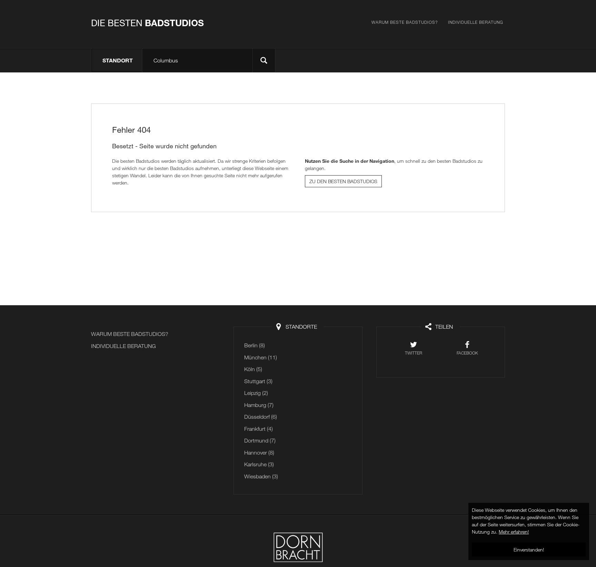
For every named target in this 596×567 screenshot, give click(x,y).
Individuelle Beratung (475, 22)
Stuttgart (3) (258, 381)
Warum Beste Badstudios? (404, 22)
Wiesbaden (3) (261, 476)
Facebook (467, 353)
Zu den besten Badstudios (343, 181)
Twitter (413, 353)
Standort (117, 60)
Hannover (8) (259, 452)
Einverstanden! (529, 550)
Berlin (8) (254, 345)
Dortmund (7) (260, 440)
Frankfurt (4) (258, 429)
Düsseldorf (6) (260, 417)
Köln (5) (253, 369)
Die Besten (147, 22)
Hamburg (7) (259, 405)
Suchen (264, 60)
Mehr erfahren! (514, 532)
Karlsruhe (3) (259, 464)
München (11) (260, 357)
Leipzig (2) (256, 393)
